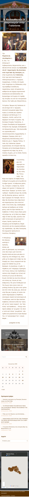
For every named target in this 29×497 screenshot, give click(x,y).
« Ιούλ (3, 389)
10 (2, 377)
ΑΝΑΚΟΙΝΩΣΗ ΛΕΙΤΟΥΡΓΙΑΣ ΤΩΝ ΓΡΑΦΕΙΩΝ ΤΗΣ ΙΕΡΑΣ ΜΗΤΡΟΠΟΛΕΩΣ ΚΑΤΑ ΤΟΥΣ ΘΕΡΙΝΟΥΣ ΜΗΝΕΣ (14, 420)
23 (22, 380)
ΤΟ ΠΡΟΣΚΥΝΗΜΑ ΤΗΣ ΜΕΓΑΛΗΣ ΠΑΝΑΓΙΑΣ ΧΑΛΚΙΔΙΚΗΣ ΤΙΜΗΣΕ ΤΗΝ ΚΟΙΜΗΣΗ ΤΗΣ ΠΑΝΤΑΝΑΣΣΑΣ (14, 407)
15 (19, 377)
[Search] (26, 356)
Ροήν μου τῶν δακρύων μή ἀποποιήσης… (14, 414)
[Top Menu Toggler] (26, 14)
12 (9, 377)
